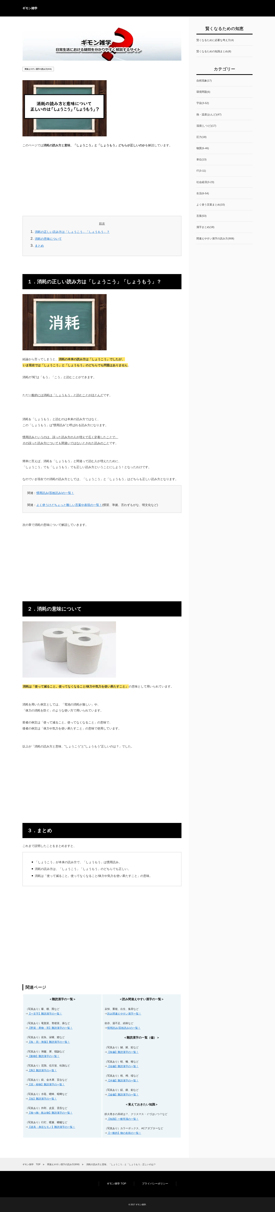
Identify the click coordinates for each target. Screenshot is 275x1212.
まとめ (39, 245)
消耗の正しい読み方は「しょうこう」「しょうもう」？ (72, 231)
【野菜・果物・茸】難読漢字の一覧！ (50, 1027)
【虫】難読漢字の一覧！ (42, 1098)
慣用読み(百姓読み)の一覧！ (55, 493)
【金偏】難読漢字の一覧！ (123, 1094)
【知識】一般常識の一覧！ (123, 1118)
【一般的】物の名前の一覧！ (124, 1132)
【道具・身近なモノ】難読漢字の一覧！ (51, 1126)
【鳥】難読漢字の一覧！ (42, 1070)
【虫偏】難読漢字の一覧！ (123, 1066)
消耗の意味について (48, 238)
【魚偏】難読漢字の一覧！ (123, 1052)
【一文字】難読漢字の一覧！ (45, 1013)
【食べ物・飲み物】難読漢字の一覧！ (50, 1112)
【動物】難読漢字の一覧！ (43, 1056)
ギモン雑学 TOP (116, 1183)
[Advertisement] (101, 180)
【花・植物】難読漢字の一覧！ (46, 1084)
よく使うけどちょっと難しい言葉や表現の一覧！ (69, 505)
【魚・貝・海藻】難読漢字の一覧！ (49, 1041)
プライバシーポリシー (155, 1183)
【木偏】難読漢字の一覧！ (123, 1080)
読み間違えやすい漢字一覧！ (124, 1013)
